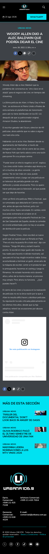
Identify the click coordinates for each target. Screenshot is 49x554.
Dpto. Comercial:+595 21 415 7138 (9, 502)
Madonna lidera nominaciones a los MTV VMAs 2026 (15, 450)
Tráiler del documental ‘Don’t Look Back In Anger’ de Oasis (21, 417)
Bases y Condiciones (29, 534)
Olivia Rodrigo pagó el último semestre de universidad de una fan (18, 433)
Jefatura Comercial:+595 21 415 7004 (30, 499)
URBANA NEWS (24, 28)
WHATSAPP (36, 17)
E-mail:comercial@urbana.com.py (33, 513)
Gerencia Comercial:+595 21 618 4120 (9, 516)
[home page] (24, 7)
